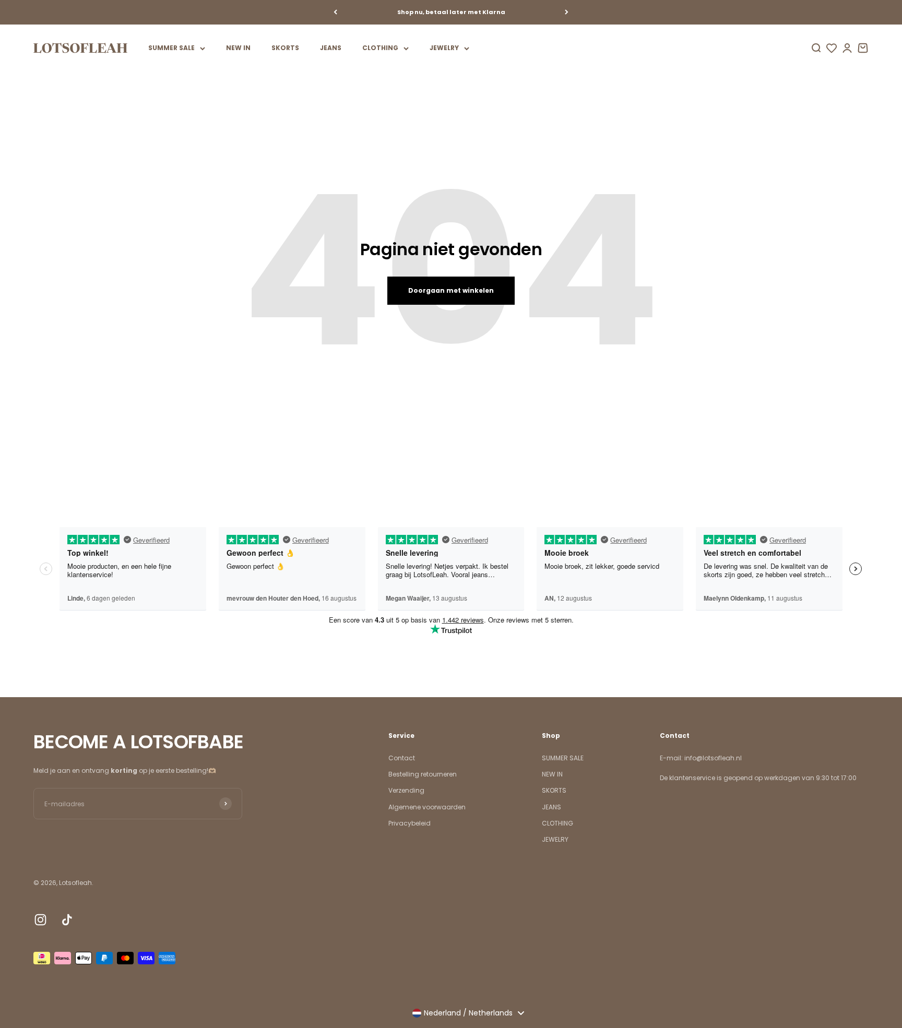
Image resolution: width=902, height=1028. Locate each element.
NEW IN (238, 47)
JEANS (330, 47)
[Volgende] (566, 12)
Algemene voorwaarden (427, 807)
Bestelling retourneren (422, 774)
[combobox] (468, 1012)
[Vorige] (335, 12)
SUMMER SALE (171, 47)
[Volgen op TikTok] (67, 920)
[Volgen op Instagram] (40, 920)
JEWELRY (444, 47)
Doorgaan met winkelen (451, 290)
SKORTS (285, 47)
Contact (401, 758)
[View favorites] (831, 48)
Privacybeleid (409, 823)
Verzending (406, 790)
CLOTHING (380, 47)
